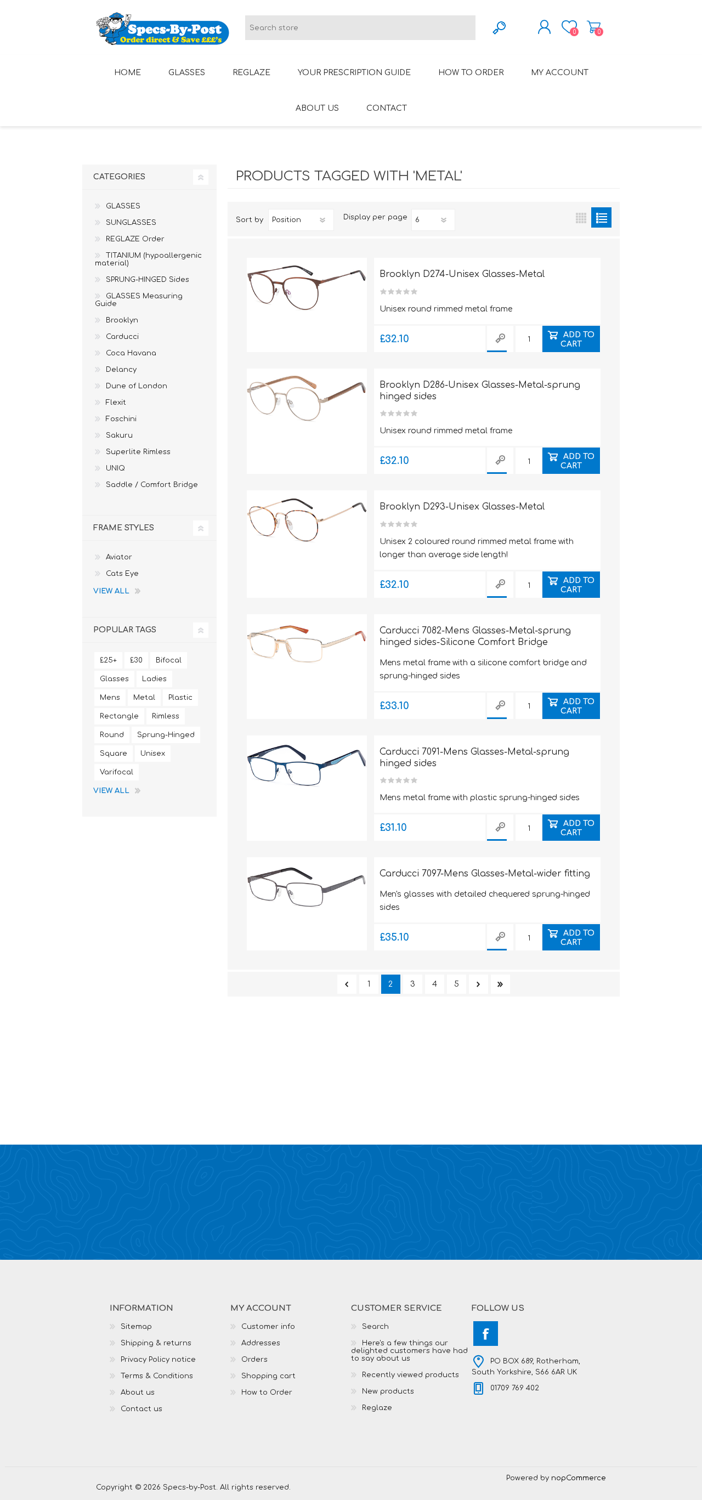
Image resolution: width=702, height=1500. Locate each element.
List (601, 217)
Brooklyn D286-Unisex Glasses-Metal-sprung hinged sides (480, 390)
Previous (346, 984)
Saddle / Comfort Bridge (152, 485)
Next (478, 984)
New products (388, 1391)
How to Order (266, 1392)
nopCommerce (578, 1478)
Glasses (114, 679)
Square (113, 753)
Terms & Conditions (157, 1376)
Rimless (165, 716)
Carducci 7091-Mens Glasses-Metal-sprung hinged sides (474, 757)
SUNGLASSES (131, 223)
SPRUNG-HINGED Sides (147, 280)
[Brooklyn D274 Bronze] (307, 288)
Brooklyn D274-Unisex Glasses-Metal (462, 274)
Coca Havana (131, 353)
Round (112, 735)
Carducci (122, 337)
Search (375, 1327)
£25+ (108, 660)
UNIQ (115, 468)
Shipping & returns (156, 1343)
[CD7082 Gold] (307, 644)
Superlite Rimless (138, 452)
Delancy (121, 369)
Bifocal (169, 660)
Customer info (268, 1327)
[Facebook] (485, 1333)
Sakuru (119, 435)
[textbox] (360, 27)
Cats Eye (122, 574)
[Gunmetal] (307, 887)
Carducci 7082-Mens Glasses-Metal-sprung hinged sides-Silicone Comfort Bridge (475, 636)
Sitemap (136, 1327)
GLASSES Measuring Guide (139, 300)
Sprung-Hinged (166, 735)
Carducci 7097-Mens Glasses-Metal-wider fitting (485, 874)
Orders (254, 1359)
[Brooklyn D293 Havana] (307, 520)
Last (500, 984)
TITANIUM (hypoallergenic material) (148, 259)
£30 (136, 660)
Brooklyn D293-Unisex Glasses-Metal (462, 507)
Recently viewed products (410, 1375)
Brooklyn (122, 320)
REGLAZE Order (135, 239)
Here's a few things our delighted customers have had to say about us (409, 1350)
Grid (581, 217)
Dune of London (136, 386)
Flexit (116, 402)
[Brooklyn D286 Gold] (307, 399)
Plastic (180, 697)
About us (138, 1392)
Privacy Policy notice (158, 1359)
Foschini (121, 419)
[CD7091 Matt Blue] (307, 765)
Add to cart (578, 339)
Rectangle (119, 716)
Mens (110, 697)
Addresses (260, 1343)
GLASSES (123, 206)
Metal (144, 697)
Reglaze (377, 1408)
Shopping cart (593, 27)
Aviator (119, 557)
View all (111, 591)
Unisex (152, 753)
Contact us (141, 1409)
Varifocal (116, 772)
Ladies (154, 679)
